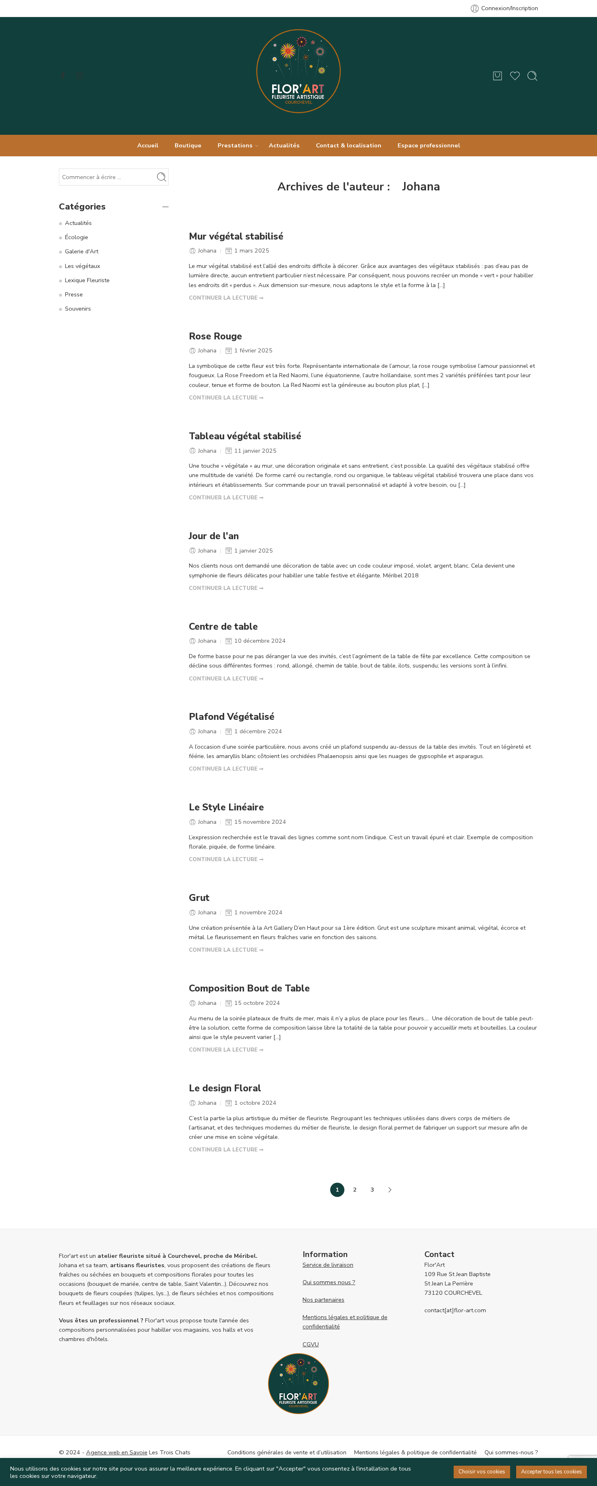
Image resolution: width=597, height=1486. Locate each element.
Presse (74, 294)
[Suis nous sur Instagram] (79, 75)
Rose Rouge (215, 336)
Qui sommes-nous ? (511, 1452)
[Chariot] (497, 76)
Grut (199, 898)
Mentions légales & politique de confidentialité (415, 1452)
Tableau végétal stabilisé (245, 436)
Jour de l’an (214, 536)
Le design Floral (225, 1088)
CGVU (311, 1344)
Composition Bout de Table (249, 988)
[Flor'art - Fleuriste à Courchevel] (298, 76)
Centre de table (223, 627)
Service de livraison (328, 1265)
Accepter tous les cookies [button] (551, 1471)
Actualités (284, 145)
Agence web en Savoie (116, 1452)
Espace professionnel (429, 145)
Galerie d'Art (81, 251)
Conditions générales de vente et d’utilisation (286, 1452)
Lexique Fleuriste (87, 280)
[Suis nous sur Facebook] (63, 75)
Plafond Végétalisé (232, 717)
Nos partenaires (323, 1300)
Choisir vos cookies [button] (482, 1471)
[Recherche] (532, 76)
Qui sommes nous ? (329, 1282)
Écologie (76, 237)
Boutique (188, 145)
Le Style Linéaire (226, 807)
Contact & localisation (348, 145)
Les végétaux (82, 266)
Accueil (147, 145)
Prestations (235, 145)
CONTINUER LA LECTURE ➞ (226, 298)
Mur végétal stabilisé (236, 236)
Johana (421, 186)
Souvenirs (78, 309)
